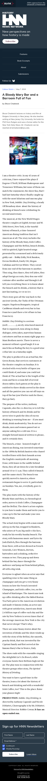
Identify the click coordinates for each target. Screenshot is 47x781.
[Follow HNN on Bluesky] (13, 81)
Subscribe (10, 41)
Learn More (31, 754)
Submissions (23, 74)
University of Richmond (36, 4)
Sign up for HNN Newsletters (23, 769)
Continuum (10, 746)
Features (23, 54)
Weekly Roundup (13, 749)
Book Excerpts (23, 61)
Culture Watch (8, 89)
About (23, 67)
